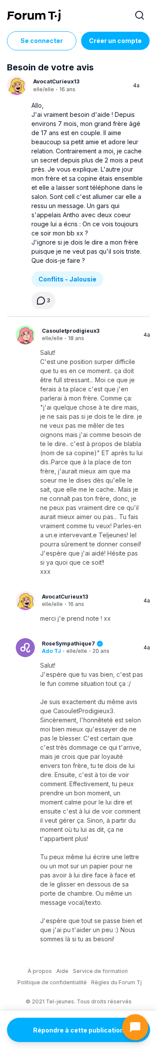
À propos (39, 971)
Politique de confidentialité (52, 982)
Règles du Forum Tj (116, 982)
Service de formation (100, 971)
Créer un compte (115, 40)
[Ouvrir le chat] (135, 1027)
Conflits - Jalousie (67, 279)
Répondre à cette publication (78, 1030)
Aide (62, 971)
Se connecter (41, 40)
